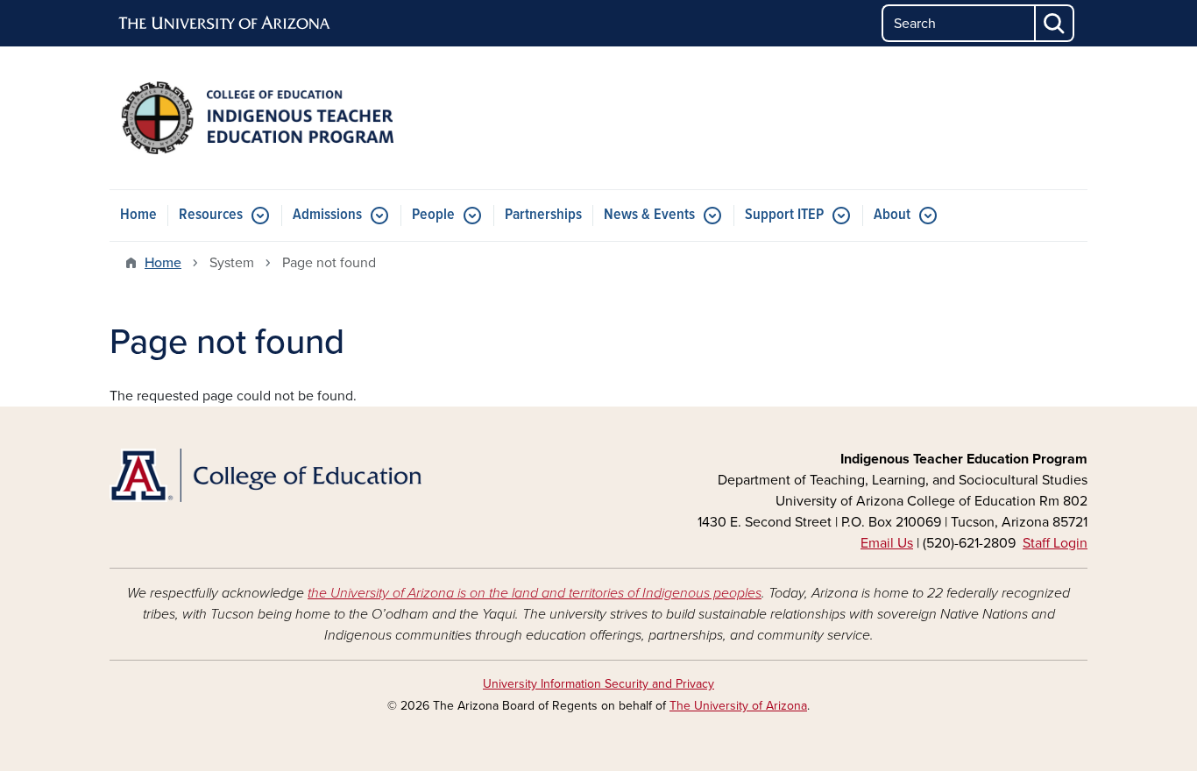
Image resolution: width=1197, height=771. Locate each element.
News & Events (649, 215)
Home (138, 215)
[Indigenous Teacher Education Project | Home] (265, 118)
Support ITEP (784, 215)
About (892, 215)
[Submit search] (1055, 23)
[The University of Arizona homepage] (225, 24)
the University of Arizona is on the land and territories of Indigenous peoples (534, 593)
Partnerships (543, 215)
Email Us (887, 543)
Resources (211, 215)
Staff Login (1055, 543)
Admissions (327, 215)
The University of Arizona (738, 705)
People (433, 215)
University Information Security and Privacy (598, 683)
